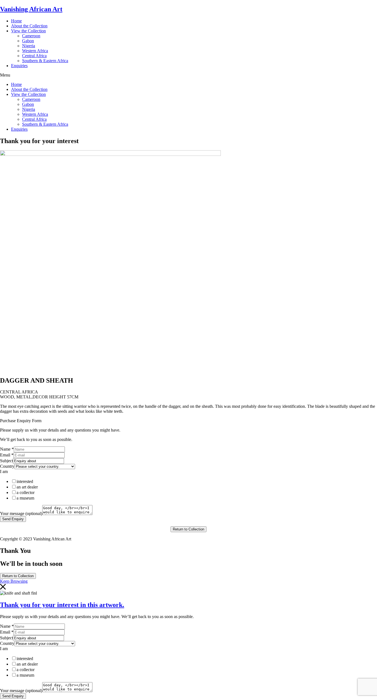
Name (7, 449)
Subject (6, 460)
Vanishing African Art (31, 9)
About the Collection (29, 25)
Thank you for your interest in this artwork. (62, 604)
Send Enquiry (13, 519)
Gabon (28, 40)
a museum (25, 498)
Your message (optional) (21, 513)
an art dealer (27, 487)
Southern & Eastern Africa (45, 60)
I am (4, 471)
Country (7, 466)
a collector (25, 492)
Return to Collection (188, 529)
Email (7, 455)
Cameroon (31, 35)
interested (25, 481)
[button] (188, 75)
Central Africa (34, 55)
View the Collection (28, 30)
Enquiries (19, 65)
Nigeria (28, 45)
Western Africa (35, 50)
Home (16, 21)
